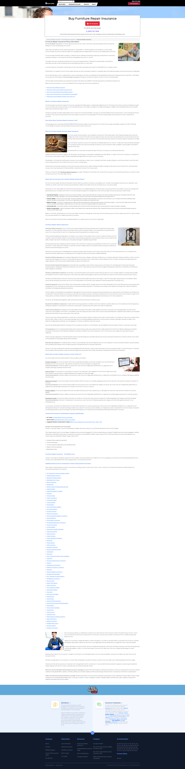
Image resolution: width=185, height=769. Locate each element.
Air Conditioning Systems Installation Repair (58, 473)
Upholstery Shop (51, 614)
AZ (122, 743)
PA (131, 749)
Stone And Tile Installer (52, 594)
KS (124, 745)
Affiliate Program (50, 750)
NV (134, 747)
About (94, 4)
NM (120, 749)
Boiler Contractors (51, 482)
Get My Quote (134, 3)
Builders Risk (50, 484)
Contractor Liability (52, 500)
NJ (117, 749)
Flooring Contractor (52, 525)
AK (118, 758)
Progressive (112, 719)
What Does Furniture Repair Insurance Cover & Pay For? (61, 96)
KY (126, 745)
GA (137, 743)
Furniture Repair (51, 527)
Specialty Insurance (67, 750)
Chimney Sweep (51, 495)
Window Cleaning (51, 625)
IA (119, 745)
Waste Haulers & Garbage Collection (56, 616)
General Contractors (52, 531)
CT (128, 743)
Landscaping (50, 551)
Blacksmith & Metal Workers (54, 478)
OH (124, 749)
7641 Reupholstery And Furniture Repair (62, 417)
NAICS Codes (65, 753)
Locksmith (49, 558)
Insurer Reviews (66, 743)
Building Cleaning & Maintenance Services (57, 486)
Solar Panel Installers (52, 589)
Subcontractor (50, 596)
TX (119, 750)
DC (130, 743)
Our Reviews (49, 758)
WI (130, 750)
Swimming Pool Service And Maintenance (57, 603)
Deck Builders (50, 504)
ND (130, 747)
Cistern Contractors (52, 498)
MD (133, 745)
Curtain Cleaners (51, 502)
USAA (113, 722)
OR (129, 749)
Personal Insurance (66, 747)
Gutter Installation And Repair (54, 538)
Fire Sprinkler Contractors (53, 520)
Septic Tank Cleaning (52, 583)
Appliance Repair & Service (53, 475)
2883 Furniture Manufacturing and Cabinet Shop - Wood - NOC (86, 422)
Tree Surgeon (50, 610)
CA (124, 743)
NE (132, 747)
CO (126, 743)
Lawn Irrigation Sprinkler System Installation (58, 556)
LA (128, 745)
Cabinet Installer (51, 489)
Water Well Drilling (52, 619)
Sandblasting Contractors (53, 578)
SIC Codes (64, 756)
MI (138, 745)
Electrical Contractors (52, 513)
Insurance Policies (74, 4)
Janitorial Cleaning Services (54, 549)
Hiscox (126, 712)
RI (133, 749)
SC (135, 749)
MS (123, 747)
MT (125, 747)
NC (127, 747)
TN (118, 750)
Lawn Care (49, 554)
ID (117, 745)
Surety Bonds (50, 598)
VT (126, 750)
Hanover (121, 712)
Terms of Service (49, 765)
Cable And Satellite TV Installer (54, 491)
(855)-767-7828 (136, 1)
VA (124, 750)
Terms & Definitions (83, 753)
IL (120, 745)
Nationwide (113, 715)
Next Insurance (121, 715)
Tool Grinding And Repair (53, 607)
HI (120, 758)
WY (136, 750)
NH (137, 747)
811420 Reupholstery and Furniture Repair (64, 419)
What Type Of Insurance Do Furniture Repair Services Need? (62, 94)
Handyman (49, 540)
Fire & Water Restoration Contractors (56, 522)
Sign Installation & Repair (53, 587)
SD (137, 749)
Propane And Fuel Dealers (53, 574)
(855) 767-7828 (93, 31)
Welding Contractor (52, 621)
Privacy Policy (59, 765)
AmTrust (107, 708)
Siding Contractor (51, 585)
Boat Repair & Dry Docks (53, 480)
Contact (47, 747)
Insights (86, 4)
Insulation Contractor (52, 547)
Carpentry (49, 493)
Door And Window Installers (54, 507)
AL (117, 743)
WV (133, 750)
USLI (116, 722)
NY (122, 749)
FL (135, 743)
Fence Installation (51, 518)
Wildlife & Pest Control (52, 623)
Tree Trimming (50, 612)
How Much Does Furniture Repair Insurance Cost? (59, 89)
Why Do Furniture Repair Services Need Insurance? (60, 92)
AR (120, 743)
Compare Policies (98, 743)
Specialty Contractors (52, 628)
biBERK (126, 708)
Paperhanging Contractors (53, 565)
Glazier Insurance (51, 536)
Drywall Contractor (52, 511)
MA (131, 745)
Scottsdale (124, 719)
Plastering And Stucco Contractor (55, 567)
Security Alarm (50, 581)
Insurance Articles (82, 756)
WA (128, 750)
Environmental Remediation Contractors (57, 516)
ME (136, 745)
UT (122, 750)
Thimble (122, 720)
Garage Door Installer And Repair (55, 529)
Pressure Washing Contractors (54, 572)
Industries (62, 4)
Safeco (118, 719)
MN (118, 747)
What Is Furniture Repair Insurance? (56, 87)
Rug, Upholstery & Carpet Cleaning (55, 576)
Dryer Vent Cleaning (52, 509)
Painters (49, 563)
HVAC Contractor (51, 545)
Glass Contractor (51, 534)
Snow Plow (49, 592)
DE (133, 743)
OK (127, 749)
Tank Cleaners (50, 605)
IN (122, 745)
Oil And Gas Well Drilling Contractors (56, 560)
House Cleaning (51, 542)
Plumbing (49, 569)
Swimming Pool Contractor (54, 601)
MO (120, 747)
